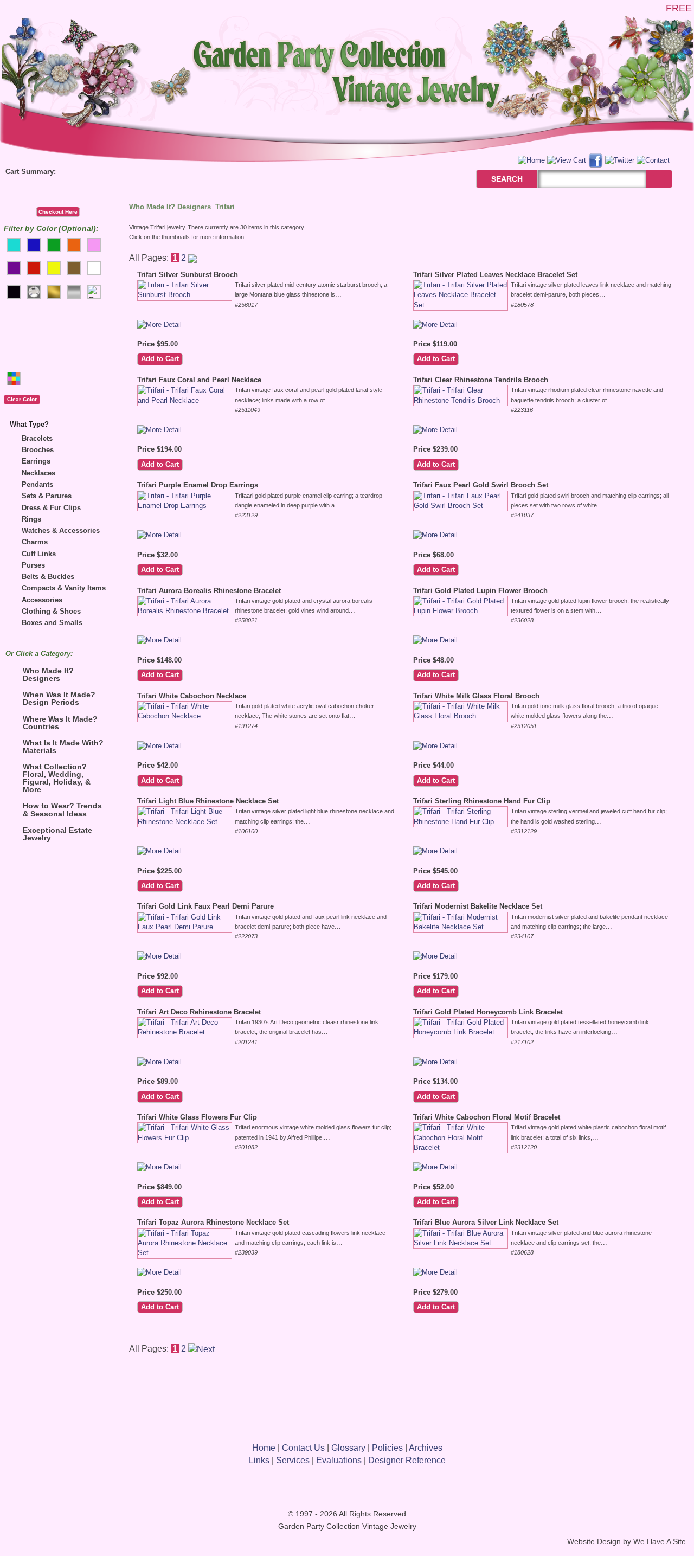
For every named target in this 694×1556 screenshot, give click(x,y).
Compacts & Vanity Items (64, 588)
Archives (425, 1447)
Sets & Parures (47, 496)
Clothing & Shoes (51, 611)
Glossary (348, 1447)
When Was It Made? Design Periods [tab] (59, 698)
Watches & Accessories (61, 530)
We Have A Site (659, 1542)
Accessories (42, 600)
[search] (659, 179)
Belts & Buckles (48, 577)
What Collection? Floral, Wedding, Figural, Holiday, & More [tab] (57, 778)
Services (293, 1460)
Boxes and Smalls (52, 623)
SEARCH (495, 179)
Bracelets (37, 438)
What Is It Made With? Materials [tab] (63, 746)
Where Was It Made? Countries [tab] (60, 723)
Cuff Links (39, 554)
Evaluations (339, 1460)
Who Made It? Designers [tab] (48, 674)
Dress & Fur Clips (51, 508)
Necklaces (38, 473)
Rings (31, 519)
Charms (35, 542)
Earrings (36, 461)
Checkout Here (58, 212)
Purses (33, 565)
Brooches (38, 450)
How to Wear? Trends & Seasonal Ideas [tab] (62, 809)
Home (263, 1447)
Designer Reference (407, 1460)
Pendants (37, 484)
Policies (387, 1447)
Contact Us (303, 1447)
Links (259, 1460)
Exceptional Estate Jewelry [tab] (57, 834)
